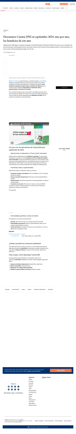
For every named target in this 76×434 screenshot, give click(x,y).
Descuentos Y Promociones (39, 289)
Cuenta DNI (7, 289)
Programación (32, 399)
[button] (4, 60)
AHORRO (23, 289)
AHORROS (29, 289)
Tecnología (48, 8)
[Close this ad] (75, 427)
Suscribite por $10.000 (63, 4)
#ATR (30, 388)
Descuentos (50, 289)
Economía (16, 8)
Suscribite (61, 370)
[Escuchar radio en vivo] (54, 4)
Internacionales (29, 8)
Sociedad (22, 8)
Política (11, 8)
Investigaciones (55, 8)
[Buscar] (43, 4)
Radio (66, 8)
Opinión (62, 8)
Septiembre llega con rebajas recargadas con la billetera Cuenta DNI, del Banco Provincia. (27, 77)
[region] (38, 21)
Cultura (30, 386)
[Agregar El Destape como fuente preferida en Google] (49, 52)
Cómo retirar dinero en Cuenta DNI (31, 236)
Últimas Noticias (33, 405)
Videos (30, 396)
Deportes (36, 8)
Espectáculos (42, 8)
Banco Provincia (14, 81)
